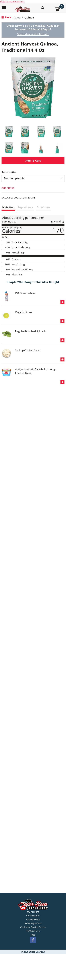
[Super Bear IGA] (23, 7)
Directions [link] (43, 207)
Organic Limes (23, 312)
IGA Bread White (25, 293)
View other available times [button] (33, 34)
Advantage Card (33, 923)
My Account (33, 912)
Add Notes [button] (8, 187)
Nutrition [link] (8, 207)
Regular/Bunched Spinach (30, 331)
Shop (17, 17)
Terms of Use (33, 931)
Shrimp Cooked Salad (27, 350)
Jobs (33, 935)
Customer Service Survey (33, 927)
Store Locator (33, 915)
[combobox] (33, 178)
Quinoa (29, 17)
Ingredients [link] (25, 207)
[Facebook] (33, 940)
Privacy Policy (33, 919)
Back (7, 17)
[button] (8, 131)
